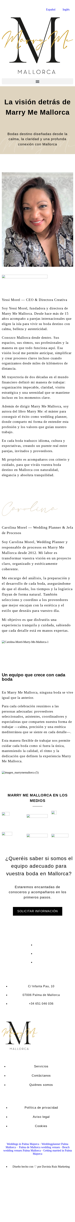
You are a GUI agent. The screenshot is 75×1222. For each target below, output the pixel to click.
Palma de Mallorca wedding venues (39, 1147)
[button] (37, 81)
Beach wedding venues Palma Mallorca (36, 1149)
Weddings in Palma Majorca (23, 1144)
